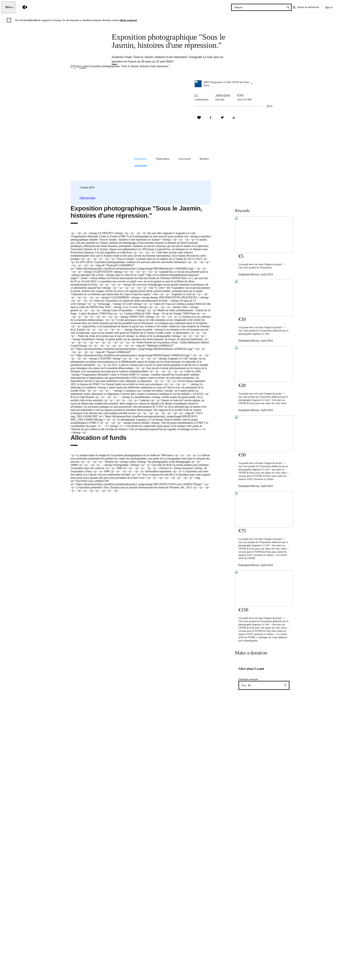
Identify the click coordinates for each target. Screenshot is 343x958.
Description (140, 158)
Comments (184, 158)
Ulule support (128, 20)
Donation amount (248, 679)
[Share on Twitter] (222, 117)
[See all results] (288, 7)
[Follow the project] (199, 117)
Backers (204, 158)
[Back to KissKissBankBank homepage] (22, 7)
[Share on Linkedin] (233, 117)
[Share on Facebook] (210, 117)
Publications (163, 158)
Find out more (87, 197)
